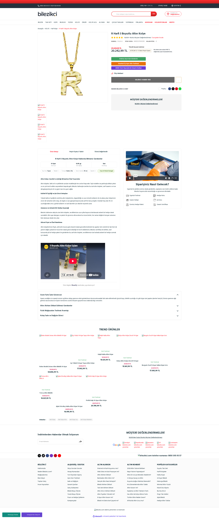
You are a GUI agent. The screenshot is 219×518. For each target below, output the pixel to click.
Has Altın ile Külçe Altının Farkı (137, 494)
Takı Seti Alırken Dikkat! (105, 487)
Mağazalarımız (42, 475)
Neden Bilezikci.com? (45, 471)
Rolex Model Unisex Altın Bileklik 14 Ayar (53, 366)
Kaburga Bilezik (162, 481)
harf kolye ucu (74, 420)
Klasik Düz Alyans (163, 487)
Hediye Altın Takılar (163, 500)
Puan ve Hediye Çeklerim (75, 497)
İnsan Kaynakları (43, 484)
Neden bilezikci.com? (119, 89)
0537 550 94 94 (56, 6)
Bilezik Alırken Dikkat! (104, 484)
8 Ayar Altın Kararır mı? (105, 497)
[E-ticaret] (109, 516)
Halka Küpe (161, 475)
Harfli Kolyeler (161, 471)
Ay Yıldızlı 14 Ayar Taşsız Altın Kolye (82, 363)
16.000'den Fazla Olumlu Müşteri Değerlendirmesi (145, 437)
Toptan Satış (42, 481)
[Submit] (80, 441)
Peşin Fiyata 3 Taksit (76, 151)
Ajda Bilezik (161, 497)
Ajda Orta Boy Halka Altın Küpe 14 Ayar (69, 406)
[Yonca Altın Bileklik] (46, 381)
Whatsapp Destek (13, 515)
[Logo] (47, 14)
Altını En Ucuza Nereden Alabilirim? (139, 475)
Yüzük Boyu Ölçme (73, 494)
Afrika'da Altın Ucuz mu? (135, 500)
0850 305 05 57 (45, 6)
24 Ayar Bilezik (162, 478)
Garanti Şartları (72, 484)
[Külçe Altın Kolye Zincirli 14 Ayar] (127, 345)
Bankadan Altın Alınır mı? (105, 478)
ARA (153, 14)
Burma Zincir (161, 491)
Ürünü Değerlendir (101, 151)
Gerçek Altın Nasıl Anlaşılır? (106, 481)
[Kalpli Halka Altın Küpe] (105, 342)
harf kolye (52, 420)
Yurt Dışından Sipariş (74, 475)
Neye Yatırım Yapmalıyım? (136, 471)
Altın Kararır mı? (132, 487)
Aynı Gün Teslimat (73, 478)
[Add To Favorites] (178, 80)
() (177, 5)
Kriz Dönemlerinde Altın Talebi (137, 484)
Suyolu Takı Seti (162, 468)
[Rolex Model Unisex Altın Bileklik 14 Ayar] (53, 348)
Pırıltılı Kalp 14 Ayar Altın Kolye (96, 400)
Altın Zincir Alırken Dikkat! (106, 491)
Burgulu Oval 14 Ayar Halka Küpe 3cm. (155, 365)
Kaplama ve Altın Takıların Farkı (137, 491)
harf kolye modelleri (86, 420)
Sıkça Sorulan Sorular (74, 468)
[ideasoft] (97, 516)
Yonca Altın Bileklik (46, 393)
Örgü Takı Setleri (162, 494)
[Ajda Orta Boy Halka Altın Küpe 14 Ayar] (69, 388)
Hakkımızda (42, 468)
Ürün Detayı (54, 151)
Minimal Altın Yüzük (164, 484)
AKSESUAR (148, 22)
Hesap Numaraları (73, 471)
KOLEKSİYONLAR (161, 22)
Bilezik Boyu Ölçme (73, 491)
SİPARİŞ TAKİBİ (162, 5)
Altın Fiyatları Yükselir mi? (106, 494)
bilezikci (117, 41)
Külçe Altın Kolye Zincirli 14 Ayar (127, 361)
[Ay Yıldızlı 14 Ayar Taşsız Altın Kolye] (82, 346)
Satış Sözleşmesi (72, 487)
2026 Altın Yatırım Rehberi (136, 468)
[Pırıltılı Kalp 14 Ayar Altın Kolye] (96, 385)
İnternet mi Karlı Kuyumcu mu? (107, 468)
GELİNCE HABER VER (143, 79)
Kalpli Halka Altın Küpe (105, 354)
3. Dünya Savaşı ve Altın (135, 478)
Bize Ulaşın (41, 478)
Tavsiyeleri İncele (157, 37)
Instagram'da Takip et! (33, 515)
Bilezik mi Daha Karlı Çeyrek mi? (108, 500)
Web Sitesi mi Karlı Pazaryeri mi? (108, 471)
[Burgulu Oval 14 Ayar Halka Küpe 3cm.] (155, 347)
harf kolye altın (62, 420)
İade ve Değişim (72, 481)
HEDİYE (171, 22)
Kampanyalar (71, 500)
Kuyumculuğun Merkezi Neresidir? (139, 481)
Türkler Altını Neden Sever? (136, 497)
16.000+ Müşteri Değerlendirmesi (146, 104)
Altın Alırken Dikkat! (104, 475)
